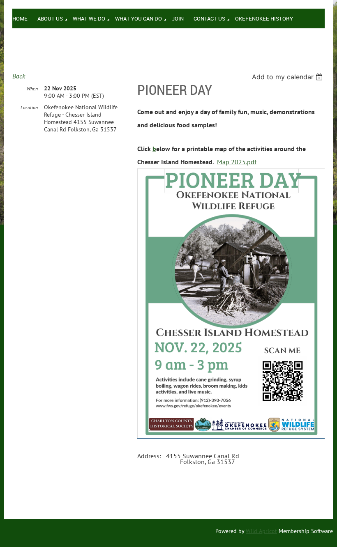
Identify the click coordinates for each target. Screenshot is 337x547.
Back (18, 76)
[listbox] (288, 77)
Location (29, 107)
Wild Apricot (261, 531)
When (32, 88)
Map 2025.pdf (236, 162)
